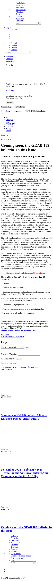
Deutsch (14, 47)
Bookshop (20, 18)
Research (19, 21)
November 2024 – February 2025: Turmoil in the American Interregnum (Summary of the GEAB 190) (25, 473)
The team (19, 14)
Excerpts (9, 120)
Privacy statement (18, 558)
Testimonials (21, 10)
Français (14, 43)
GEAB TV (10, 124)
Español (14, 50)
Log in (19, 359)
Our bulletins (21, 3)
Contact (19, 16)
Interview (9, 126)
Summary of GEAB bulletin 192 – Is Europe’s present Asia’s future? (24, 417)
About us (19, 12)
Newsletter (20, 7)
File (7, 122)
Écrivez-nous (33, 367)
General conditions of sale (21, 556)
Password (9, 354)
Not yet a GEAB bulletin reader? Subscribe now (26, 273)
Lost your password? (9, 363)
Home (3, 111)
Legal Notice (16, 554)
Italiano (14, 45)
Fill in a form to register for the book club (18, 330)
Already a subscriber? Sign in (12, 337)
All (7, 117)
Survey (8, 128)
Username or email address (16, 347)
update (8, 131)
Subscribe (19, 5)
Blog (8, 111)
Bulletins (9, 59)
